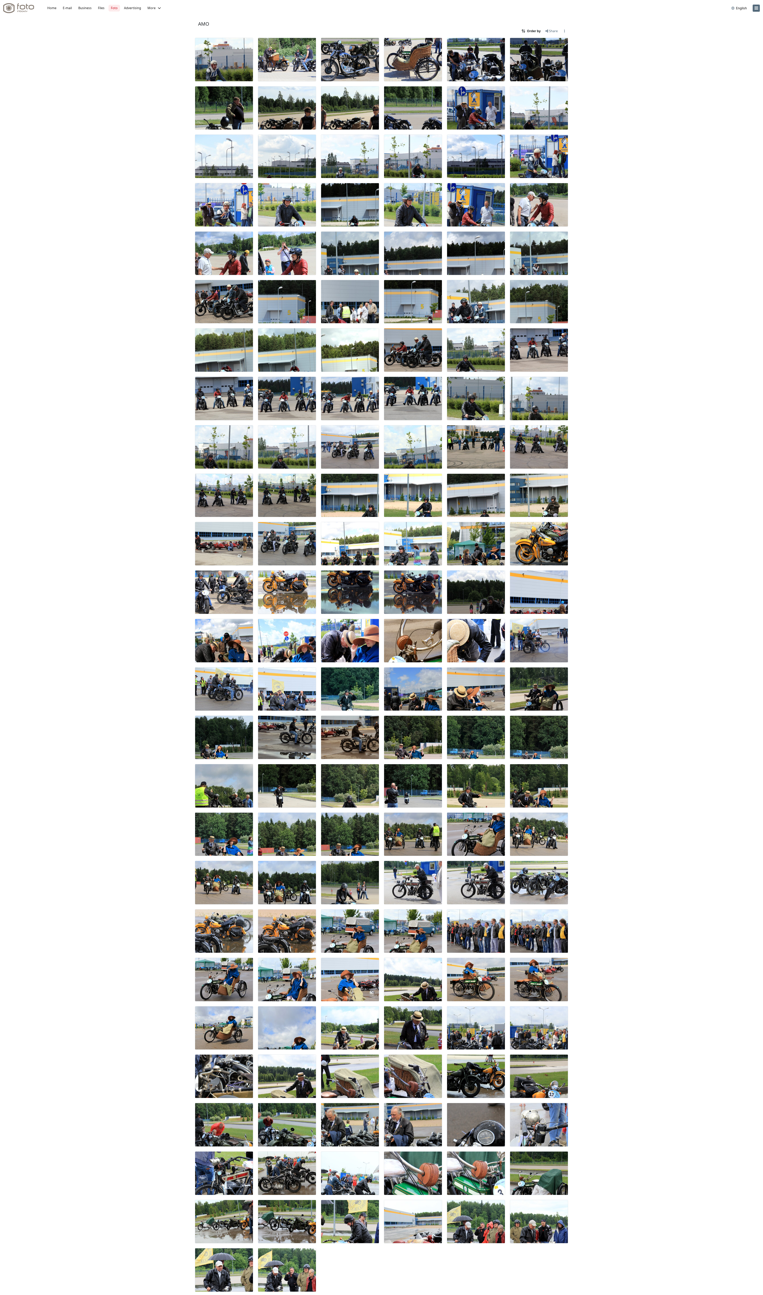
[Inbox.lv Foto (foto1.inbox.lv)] (21, 8)
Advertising (132, 8)
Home (51, 8)
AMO (203, 23)
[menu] (756, 8)
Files (101, 8)
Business (85, 8)
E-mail (67, 8)
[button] (154, 8)
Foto (114, 8)
